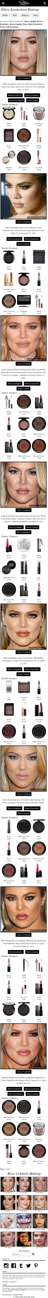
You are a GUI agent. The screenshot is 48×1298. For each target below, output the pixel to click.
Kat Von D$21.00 (39, 720)
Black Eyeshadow (35, 24)
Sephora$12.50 (24, 578)
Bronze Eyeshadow (32, 1089)
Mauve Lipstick (30, 21)
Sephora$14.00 (39, 147)
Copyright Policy (17, 1295)
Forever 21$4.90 (24, 998)
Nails (35, 15)
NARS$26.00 (24, 976)
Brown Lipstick (16, 24)
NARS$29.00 (39, 268)
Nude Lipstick (32, 100)
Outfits (5, 15)
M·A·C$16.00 (9, 268)
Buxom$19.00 (24, 124)
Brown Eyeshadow (16, 100)
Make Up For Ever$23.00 (8, 578)
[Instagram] (6, 1269)
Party (25, 24)
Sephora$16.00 (9, 1162)
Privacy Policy (6, 1295)
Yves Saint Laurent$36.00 (9, 290)
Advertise (5, 1282)
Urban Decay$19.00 (39, 124)
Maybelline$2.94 (24, 312)
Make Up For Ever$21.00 (24, 147)
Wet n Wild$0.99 (24, 698)
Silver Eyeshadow (23, 532)
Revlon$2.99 (9, 147)
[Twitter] (28, 1269)
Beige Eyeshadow (15, 95)
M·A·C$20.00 (9, 837)
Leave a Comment (23, 78)
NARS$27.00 (24, 882)
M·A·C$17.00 (24, 268)
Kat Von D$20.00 (39, 169)
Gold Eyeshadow (12, 26)
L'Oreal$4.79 (24, 556)
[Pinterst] (36, 1269)
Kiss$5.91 (39, 578)
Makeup (25, 15)
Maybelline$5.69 (8, 169)
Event (2, 26)
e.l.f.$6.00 (8, 698)
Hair (15, 15)
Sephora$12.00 (9, 124)
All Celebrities (24, 1251)
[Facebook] (13, 1269)
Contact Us (12, 1282)
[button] (3, 3)
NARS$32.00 (39, 413)
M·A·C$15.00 (24, 720)
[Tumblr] (21, 1269)
